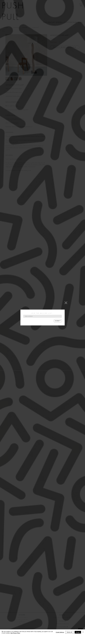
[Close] (83, 632)
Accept (78, 632)
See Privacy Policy (15, 633)
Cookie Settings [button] (60, 632)
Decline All (69, 632)
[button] (66, 303)
